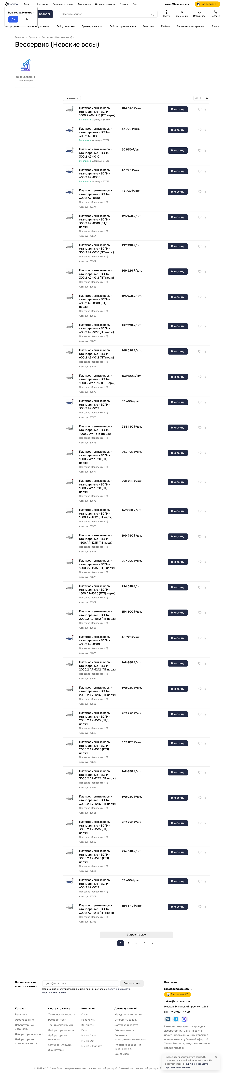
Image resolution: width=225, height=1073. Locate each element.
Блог (84, 1030)
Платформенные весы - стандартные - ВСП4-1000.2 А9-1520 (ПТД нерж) (95, 486)
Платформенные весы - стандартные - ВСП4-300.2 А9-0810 (95, 194)
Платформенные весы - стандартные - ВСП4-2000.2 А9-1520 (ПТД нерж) (95, 747)
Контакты (42, 4)
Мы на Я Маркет (91, 1046)
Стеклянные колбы (60, 1044)
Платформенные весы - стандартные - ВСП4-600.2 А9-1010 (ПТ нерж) (96, 328)
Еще (135, 4)
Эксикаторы (56, 1049)
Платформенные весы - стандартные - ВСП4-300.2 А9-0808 (95, 132)
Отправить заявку (105, 4)
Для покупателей (125, 1008)
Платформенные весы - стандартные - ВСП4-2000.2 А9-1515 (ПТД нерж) (95, 718)
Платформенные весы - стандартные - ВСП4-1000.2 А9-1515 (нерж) (95, 430)
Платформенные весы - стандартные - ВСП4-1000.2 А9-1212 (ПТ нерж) (97, 379)
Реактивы (148, 26)
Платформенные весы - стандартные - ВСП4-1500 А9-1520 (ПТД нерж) (97, 589)
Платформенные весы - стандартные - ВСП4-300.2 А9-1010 (95, 152)
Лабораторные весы (61, 1030)
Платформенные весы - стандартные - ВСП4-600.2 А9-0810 (95, 640)
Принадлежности (92, 26)
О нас (27, 4)
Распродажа (12, 26)
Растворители (57, 1019)
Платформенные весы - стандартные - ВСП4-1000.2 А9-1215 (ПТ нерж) (97, 111)
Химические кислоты (61, 1014)
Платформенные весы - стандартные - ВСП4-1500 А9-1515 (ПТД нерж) (97, 564)
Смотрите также (59, 1008)
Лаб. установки (65, 26)
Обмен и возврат (125, 1030)
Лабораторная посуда (122, 26)
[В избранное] (199, 109)
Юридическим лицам (128, 1014)
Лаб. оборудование (37, 26)
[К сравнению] (204, 109)
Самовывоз (84, 4)
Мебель (165, 26)
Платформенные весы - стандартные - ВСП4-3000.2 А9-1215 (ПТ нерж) (97, 800)
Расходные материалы (190, 26)
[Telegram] (175, 1019)
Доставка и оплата (63, 4)
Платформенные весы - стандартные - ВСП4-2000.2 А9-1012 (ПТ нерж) (97, 615)
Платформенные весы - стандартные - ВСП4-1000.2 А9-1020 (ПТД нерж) (95, 457)
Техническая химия (60, 1025)
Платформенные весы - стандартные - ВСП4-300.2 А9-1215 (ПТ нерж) (96, 909)
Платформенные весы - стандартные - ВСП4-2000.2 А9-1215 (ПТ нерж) (97, 691)
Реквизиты (88, 1019)
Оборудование (24, 1019)
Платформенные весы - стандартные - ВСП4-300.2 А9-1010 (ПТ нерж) (96, 248)
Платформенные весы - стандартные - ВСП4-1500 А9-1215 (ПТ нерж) (95, 538)
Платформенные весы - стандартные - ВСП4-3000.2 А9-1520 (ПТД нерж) (95, 856)
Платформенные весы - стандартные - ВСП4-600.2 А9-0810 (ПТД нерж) (95, 301)
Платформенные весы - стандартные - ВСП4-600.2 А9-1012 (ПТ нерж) (96, 353)
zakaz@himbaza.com (177, 4)
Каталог (20, 1008)
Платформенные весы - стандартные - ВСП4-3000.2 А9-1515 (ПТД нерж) (95, 827)
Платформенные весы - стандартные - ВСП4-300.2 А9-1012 (95, 404)
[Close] (216, 1057)
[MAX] (184, 1019)
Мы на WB (87, 1040)
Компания (88, 1008)
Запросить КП (209, 4)
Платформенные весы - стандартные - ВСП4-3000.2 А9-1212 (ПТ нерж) (97, 774)
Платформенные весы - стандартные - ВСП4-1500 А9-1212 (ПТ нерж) (95, 513)
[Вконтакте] (167, 1019)
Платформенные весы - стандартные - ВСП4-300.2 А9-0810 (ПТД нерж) (95, 221)
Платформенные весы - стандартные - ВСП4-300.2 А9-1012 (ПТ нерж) (96, 273)
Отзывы (124, 4)
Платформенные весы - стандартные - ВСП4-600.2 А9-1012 (95, 883)
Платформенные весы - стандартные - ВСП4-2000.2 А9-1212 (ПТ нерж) (97, 665)
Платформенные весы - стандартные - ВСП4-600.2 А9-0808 (95, 173)
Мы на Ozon (88, 1035)
